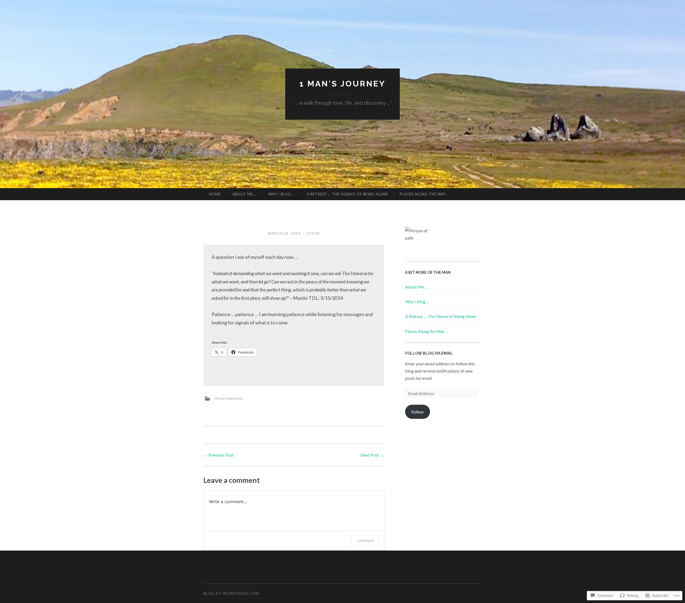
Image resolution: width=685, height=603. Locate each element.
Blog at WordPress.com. (231, 593)
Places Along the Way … (425, 194)
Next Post (372, 454)
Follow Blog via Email (429, 353)
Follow (417, 411)
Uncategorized (229, 398)
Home (215, 194)
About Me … (245, 194)
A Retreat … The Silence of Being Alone (347, 194)
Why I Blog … (281, 194)
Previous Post (218, 454)
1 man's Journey (342, 83)
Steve (313, 233)
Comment (365, 540)
